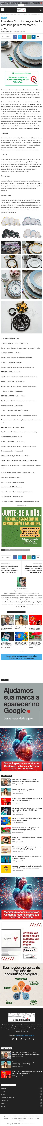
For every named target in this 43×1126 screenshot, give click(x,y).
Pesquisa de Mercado (7, 1097)
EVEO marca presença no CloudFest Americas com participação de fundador (7, 627)
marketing (15, 550)
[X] (20, 37)
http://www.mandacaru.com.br (21, 591)
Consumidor (4, 1100)
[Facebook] (15, 37)
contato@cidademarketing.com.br (24, 1035)
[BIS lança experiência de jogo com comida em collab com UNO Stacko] (21, 636)
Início (2, 14)
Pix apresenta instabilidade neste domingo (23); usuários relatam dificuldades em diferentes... (27, 810)
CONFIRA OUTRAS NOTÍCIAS (16, 612)
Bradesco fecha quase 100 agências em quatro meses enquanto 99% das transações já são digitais (35, 645)
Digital (3, 1091)
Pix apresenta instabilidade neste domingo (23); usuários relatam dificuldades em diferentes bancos (7, 645)
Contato (21, 1121)
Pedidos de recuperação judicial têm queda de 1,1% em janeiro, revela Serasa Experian (33, 569)
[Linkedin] (34, 37)
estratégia (8, 550)
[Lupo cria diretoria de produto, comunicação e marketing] (21, 620)
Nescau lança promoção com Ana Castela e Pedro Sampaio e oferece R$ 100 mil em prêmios (35, 627)
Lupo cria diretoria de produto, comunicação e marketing (21, 627)
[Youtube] (34, 1039)
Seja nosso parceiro (34, 1116)
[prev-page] (20, 650)
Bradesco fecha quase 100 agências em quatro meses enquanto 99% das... (25, 829)
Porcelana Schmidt (25, 550)
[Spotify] (24, 607)
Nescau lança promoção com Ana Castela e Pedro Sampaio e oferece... (27, 799)
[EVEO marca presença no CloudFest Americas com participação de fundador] (7, 620)
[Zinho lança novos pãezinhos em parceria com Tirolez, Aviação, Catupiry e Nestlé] (6, 849)
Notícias (8, 14)
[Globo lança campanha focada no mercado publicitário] (6, 840)
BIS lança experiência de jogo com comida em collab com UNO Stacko (21, 643)
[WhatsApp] (29, 37)
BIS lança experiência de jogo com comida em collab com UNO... (26, 819)
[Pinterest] (24, 37)
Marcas (3, 1106)
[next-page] (23, 650)
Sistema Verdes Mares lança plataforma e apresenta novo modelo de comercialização (10, 569)
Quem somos (7, 1116)
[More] (38, 37)
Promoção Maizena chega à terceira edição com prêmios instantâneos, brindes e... (27, 867)
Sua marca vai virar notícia (20, 1116)
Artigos (3, 1103)
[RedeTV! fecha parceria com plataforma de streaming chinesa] (6, 859)
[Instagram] (19, 607)
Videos (3, 1094)
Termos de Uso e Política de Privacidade (22, 1118)
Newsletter (7, 1118)
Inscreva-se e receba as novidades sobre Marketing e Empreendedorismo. (21, 657)
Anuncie (37, 1118)
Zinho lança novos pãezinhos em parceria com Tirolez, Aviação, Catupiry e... (26, 848)
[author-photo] (21, 582)
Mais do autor (30, 612)
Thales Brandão (7, 31)
